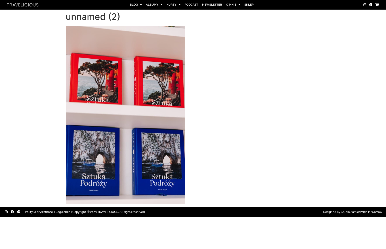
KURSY (171, 4)
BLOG (134, 4)
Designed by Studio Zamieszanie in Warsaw (352, 212)
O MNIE (231, 4)
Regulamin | (63, 212)
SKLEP (249, 4)
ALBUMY (152, 4)
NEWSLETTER (212, 4)
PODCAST (191, 4)
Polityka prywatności (39, 212)
